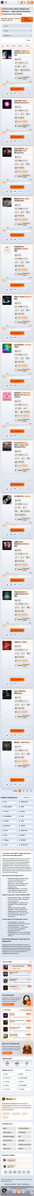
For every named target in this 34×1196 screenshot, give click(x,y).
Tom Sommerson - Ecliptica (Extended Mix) (21, 594)
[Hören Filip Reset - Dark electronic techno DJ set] (10, 1024)
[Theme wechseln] (23, 2)
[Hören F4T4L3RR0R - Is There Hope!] (4, 376)
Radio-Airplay (7, 1132)
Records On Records (18, 966)
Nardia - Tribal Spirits (22, 742)
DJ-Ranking (21, 1132)
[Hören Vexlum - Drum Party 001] (10, 976)
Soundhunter (13, 986)
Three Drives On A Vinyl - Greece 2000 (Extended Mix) (21, 445)
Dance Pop (8, 1078)
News (4, 1144)
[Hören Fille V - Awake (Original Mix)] (4, 328)
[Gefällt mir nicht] (15, 93)
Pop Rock (7, 1089)
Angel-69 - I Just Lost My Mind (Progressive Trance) (22, 395)
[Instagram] (19, 1172)
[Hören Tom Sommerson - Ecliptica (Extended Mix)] (4, 625)
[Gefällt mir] (7, 93)
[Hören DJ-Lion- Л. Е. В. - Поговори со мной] (10, 1031)
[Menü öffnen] (6, 2)
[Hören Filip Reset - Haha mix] (10, 1017)
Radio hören (16, 968)
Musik (4, 1128)
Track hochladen (8, 1004)
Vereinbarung (26, 1184)
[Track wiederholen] (10, 1192)
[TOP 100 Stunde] (3, 46)
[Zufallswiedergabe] (27, 1192)
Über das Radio (7, 1140)
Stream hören (17, 989)
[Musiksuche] (18, 2)
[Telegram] (10, 1172)
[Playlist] (31, 1193)
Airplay (5, 1117)
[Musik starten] (19, 1192)
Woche (14, 46)
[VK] (28, 1172)
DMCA (19, 1184)
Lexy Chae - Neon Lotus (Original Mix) (21, 102)
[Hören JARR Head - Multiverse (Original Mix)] (4, 575)
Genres (10, 18)
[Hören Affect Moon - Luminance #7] (10, 983)
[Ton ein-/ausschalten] (31, 1189)
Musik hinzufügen (28, 19)
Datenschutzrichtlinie (10, 1184)
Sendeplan (21, 1140)
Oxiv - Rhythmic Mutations (20, 692)
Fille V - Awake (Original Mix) (23, 298)
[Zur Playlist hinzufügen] (25, 93)
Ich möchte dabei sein (25, 1010)
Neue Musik (16, 1113)
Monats (20, 46)
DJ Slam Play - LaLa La (22, 496)
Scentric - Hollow (20, 642)
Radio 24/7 (6, 1113)
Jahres (27, 46)
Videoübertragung (8, 1136)
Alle (30, 961)
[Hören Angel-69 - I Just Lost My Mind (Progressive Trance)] (4, 426)
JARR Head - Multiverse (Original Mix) (21, 544)
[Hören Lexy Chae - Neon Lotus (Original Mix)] (4, 132)
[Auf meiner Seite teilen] (20, 93)
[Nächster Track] (23, 1191)
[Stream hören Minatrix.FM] (10, 968)
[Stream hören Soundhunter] (10, 989)
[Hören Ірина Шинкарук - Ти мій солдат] (10, 1038)
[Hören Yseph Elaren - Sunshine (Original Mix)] (4, 280)
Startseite (4, 18)
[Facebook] (24, 1172)
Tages (8, 46)
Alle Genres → (27, 797)
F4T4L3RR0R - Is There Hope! (22, 346)
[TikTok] (6, 1172)
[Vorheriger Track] (14, 1191)
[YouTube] (15, 1172)
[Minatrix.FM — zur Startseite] (2, 2)
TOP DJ (25, 1113)
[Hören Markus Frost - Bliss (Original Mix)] (4, 230)
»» (31, 791)
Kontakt (20, 1148)
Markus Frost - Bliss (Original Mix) (21, 200)
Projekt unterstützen (24, 1144)
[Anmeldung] (31, 2)
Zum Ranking (7, 1053)
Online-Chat (6, 1148)
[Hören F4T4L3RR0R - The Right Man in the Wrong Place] (4, 182)
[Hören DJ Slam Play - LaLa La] (4, 525)
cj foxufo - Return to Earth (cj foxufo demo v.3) (22, 53)
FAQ (19, 1136)
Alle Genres (28, 1070)
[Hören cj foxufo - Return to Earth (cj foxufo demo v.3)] (4, 84)
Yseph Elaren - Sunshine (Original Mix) (21, 249)
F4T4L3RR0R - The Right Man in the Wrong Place (21, 151)
